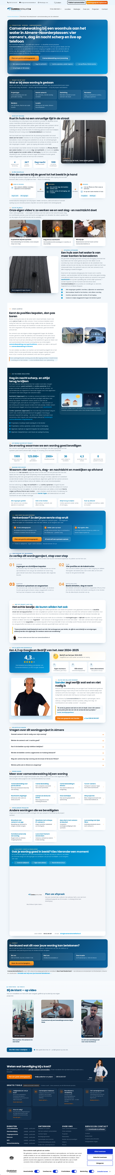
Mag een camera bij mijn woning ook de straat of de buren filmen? (35, 759)
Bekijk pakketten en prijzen (44, 1111)
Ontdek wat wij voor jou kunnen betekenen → (34, 1007)
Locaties (68, 9)
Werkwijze (76, 9)
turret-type (42, 493)
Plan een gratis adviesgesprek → (24, 58)
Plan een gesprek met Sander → (69, 718)
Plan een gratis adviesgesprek (19, 1111)
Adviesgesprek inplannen (97, 3)
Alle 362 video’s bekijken (18, 1084)
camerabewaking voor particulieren (23, 344)
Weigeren (100, 1163)
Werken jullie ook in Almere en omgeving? (26, 765)
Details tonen (102, 1171)
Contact (105, 9)
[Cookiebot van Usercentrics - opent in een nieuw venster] (11, 1171)
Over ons (86, 9)
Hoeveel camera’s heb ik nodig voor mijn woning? (29, 734)
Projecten (95, 9)
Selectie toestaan (100, 1157)
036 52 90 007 (13, 2)
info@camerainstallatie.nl (28, 2)
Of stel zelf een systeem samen (56, 539)
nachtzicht (65, 279)
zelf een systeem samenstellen (39, 1104)
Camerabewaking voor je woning (55, 58)
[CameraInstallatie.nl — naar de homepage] (19, 9)
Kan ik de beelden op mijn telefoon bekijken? (27, 746)
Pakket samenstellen (76, 3)
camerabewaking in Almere (22, 346)
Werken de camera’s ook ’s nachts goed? (25, 740)
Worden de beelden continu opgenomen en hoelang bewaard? (33, 753)
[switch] (55, 1171)
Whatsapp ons (43, 2)
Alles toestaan (100, 1151)
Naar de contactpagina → (22, 997)
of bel (91, 718)
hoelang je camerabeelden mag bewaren (30, 418)
